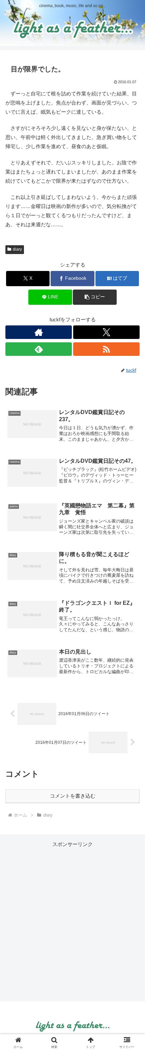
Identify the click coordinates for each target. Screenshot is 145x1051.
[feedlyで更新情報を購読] (38, 349)
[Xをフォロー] (106, 332)
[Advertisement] (72, 921)
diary (17, 249)
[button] (94, 297)
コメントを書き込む (72, 796)
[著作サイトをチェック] (38, 332)
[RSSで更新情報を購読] (106, 349)
